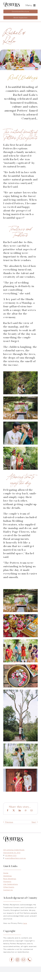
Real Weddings (9, 879)
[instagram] (17, 959)
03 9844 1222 (11, 855)
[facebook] (11, 959)
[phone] (29, 959)
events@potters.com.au (15, 858)
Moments (7, 881)
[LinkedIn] (20, 810)
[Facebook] (8, 810)
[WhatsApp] (26, 810)
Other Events (8, 887)
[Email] (31, 810)
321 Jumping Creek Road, (14, 850)
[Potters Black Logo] (11, 3)
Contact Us (8, 890)
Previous (9, 822)
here (25, 923)
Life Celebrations (10, 884)
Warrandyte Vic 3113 (11, 853)
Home (5, 873)
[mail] (23, 959)
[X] (14, 810)
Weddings (7, 876)
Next (34, 822)
